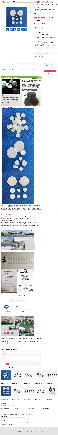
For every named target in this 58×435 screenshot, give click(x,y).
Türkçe (45, 429)
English (9, 429)
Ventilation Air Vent (47, 422)
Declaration (37, 431)
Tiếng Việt (48, 429)
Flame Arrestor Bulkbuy (10, 424)
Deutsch (27, 429)
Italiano (25, 429)
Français (18, 429)
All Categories (4, 4)
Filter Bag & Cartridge (12, 418)
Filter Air (3, 422)
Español (12, 429)
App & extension (47, 4)
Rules (56, 4)
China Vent (21, 422)
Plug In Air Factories (15, 422)
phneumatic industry (31, 408)
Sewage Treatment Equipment (20, 418)
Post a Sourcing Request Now (24, 363)
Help (42, 4)
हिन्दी (40, 429)
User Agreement (34, 431)
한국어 (36, 429)
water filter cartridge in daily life (5, 408)
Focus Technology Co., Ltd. (23, 431)
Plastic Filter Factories (8, 422)
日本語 (38, 429)
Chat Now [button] (52, 17)
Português (15, 429)
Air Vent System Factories (28, 422)
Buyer (37, 4)
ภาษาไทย (43, 429)
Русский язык (21, 429)
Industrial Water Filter (4, 418)
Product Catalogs (12, 405)
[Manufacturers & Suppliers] (5, 2)
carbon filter (16, 408)
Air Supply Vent (4, 424)
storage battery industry (46, 408)
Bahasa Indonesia (52, 429)
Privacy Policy (41, 431)
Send (7, 363)
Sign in (56, 2)
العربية (33, 429)
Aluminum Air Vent (41, 422)
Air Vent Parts (35, 422)
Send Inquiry (39, 17)
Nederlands (30, 429)
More (1, 425)
